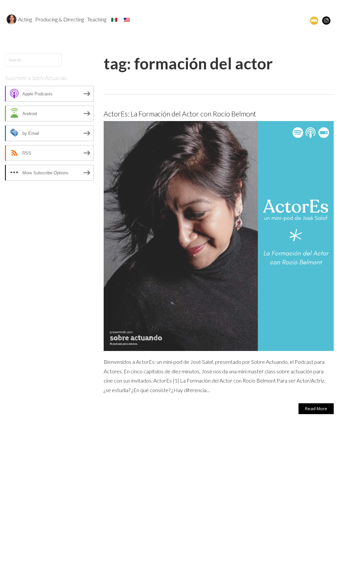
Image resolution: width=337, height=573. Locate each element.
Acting (25, 19)
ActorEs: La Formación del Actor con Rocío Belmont (180, 114)
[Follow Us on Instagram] (326, 20)
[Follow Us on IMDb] (314, 20)
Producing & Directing (59, 19)
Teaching (96, 19)
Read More (316, 408)
